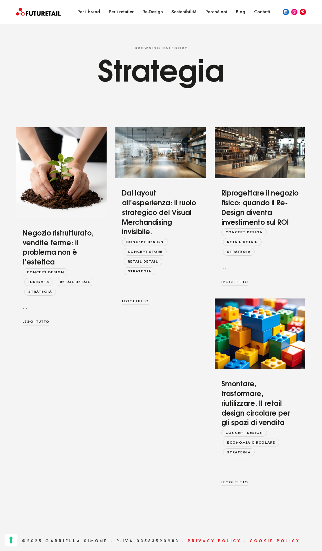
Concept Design (45, 272)
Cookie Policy (275, 541)
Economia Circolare (251, 442)
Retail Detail (75, 281)
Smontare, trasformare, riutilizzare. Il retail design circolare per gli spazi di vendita (255, 402)
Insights (38, 281)
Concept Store (145, 251)
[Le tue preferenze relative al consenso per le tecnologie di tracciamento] (11, 540)
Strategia (40, 291)
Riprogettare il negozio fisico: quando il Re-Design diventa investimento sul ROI (259, 207)
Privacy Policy (214, 541)
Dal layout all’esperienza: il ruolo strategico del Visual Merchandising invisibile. (159, 211)
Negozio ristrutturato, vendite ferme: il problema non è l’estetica (58, 247)
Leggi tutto (36, 321)
